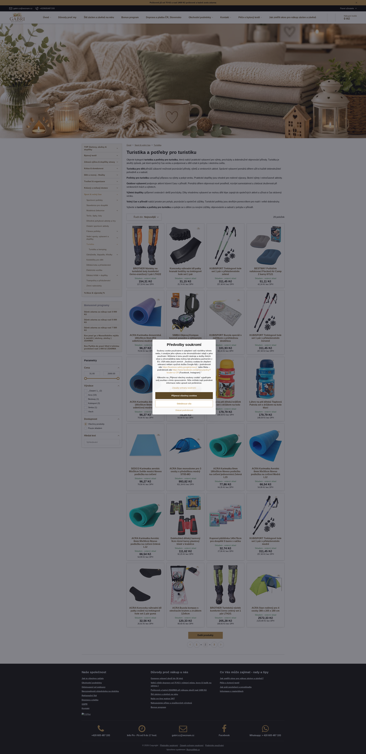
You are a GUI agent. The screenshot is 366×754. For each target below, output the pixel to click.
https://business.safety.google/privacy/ (180, 367)
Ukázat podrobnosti (184, 410)
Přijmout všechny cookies (184, 395)
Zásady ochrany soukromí (184, 388)
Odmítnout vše (184, 403)
